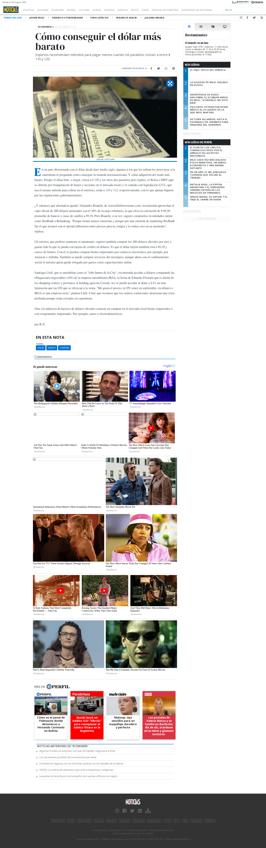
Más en (39, 686)
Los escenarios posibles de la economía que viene (68, 757)
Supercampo (154, 820)
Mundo (71, 9)
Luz (177, 820)
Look (167, 820)
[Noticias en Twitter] (254, 18)
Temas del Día (13, 17)
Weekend (124, 820)
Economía (57, 9)
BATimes (210, 820)
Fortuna (99, 820)
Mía (185, 820)
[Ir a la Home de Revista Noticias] (10, 9)
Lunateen (196, 820)
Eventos (122, 9)
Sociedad (42, 9)
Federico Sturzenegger (68, 17)
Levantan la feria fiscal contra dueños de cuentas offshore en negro (78, 776)
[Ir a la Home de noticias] (133, 801)
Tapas (145, 9)
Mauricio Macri (127, 17)
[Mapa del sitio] (148, 811)
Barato (52, 347)
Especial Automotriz (165, 9)
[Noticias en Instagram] (241, 18)
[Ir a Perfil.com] (257, 2)
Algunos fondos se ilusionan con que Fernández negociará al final (77, 751)
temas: (40, 343)
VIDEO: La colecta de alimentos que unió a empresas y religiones (76, 770)
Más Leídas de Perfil (198, 142)
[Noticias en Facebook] (247, 18)
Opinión (109, 9)
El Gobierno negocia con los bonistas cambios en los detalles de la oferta (81, 763)
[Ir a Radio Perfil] (240, 2)
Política (28, 9)
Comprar (64, 347)
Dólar (41, 347)
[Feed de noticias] (262, 18)
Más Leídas (192, 65)
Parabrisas (138, 820)
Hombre (111, 820)
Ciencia (96, 9)
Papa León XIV (100, 17)
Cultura (84, 9)
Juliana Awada (154, 17)
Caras (71, 820)
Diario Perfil (58, 820)
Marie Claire (85, 820)
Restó (135, 9)
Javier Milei (37, 17)
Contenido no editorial (196, 9)
